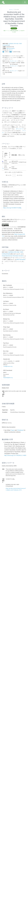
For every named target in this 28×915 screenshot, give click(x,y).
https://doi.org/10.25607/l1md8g (12, 208)
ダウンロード (14, 61)
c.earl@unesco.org (7, 366)
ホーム (11, 9)
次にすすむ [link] (19, 175)
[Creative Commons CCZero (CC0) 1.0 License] (6, 225)
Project (12, 430)
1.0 (3, 168)
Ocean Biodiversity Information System (12, 256)
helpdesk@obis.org (8, 377)
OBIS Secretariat (10, 48)
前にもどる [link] (8, 175)
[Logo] (3, 2)
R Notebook (20, 430)
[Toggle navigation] (25, 2)
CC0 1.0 (10, 50)
